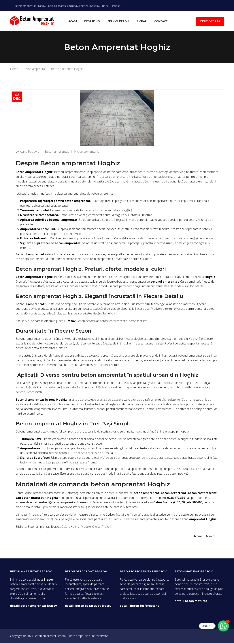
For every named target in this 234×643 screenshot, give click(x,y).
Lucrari (141, 21)
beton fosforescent (112, 321)
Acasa (72, 21)
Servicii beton (118, 21)
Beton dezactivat (88, 321)
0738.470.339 (176, 498)
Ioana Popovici (29, 152)
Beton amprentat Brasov (50, 636)
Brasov (55, 527)
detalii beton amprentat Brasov (33, 606)
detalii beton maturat (191, 601)
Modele (86, 527)
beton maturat (138, 321)
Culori (65, 527)
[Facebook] (223, 5)
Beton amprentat (57, 152)
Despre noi (92, 21)
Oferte (96, 527)
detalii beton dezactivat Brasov (88, 606)
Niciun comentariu (86, 152)
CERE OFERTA (210, 21)
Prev (198, 536)
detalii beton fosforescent (139, 606)
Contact (161, 21)
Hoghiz (75, 527)
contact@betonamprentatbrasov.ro (64, 502)
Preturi (106, 527)
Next (210, 536)
